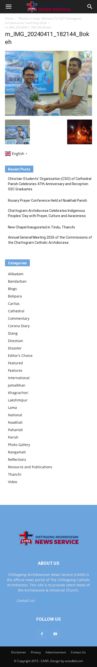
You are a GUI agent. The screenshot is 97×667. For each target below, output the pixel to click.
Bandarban (17, 281)
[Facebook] (42, 634)
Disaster (15, 348)
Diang (13, 333)
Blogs (12, 288)
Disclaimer (18, 652)
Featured (15, 363)
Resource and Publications (30, 467)
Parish (13, 437)
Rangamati (17, 452)
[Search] (90, 6)
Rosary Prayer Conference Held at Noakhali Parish (47, 200)
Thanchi (14, 474)
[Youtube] (55, 634)
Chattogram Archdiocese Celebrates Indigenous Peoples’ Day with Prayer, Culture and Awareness (47, 213)
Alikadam (15, 274)
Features (15, 370)
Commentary (18, 318)
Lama (12, 407)
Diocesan (15, 340)
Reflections (17, 459)
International (19, 377)
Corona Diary (19, 325)
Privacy (36, 652)
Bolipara (15, 296)
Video (12, 481)
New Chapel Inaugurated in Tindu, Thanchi (41, 227)
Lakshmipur (18, 400)
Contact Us (78, 652)
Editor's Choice (20, 355)
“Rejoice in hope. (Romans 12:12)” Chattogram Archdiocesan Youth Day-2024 (43, 20)
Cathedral (16, 311)
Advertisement (56, 652)
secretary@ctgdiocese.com (58, 600)
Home (9, 18)
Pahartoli (15, 429)
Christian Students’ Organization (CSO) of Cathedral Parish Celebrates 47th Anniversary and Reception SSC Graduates (49, 184)
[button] (8, 6)
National (15, 415)
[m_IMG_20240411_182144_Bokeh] (48, 114)
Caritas (14, 303)
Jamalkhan (16, 385)
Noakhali (15, 422)
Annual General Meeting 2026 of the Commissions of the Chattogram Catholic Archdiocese (50, 240)
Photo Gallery (19, 444)
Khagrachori (18, 392)
